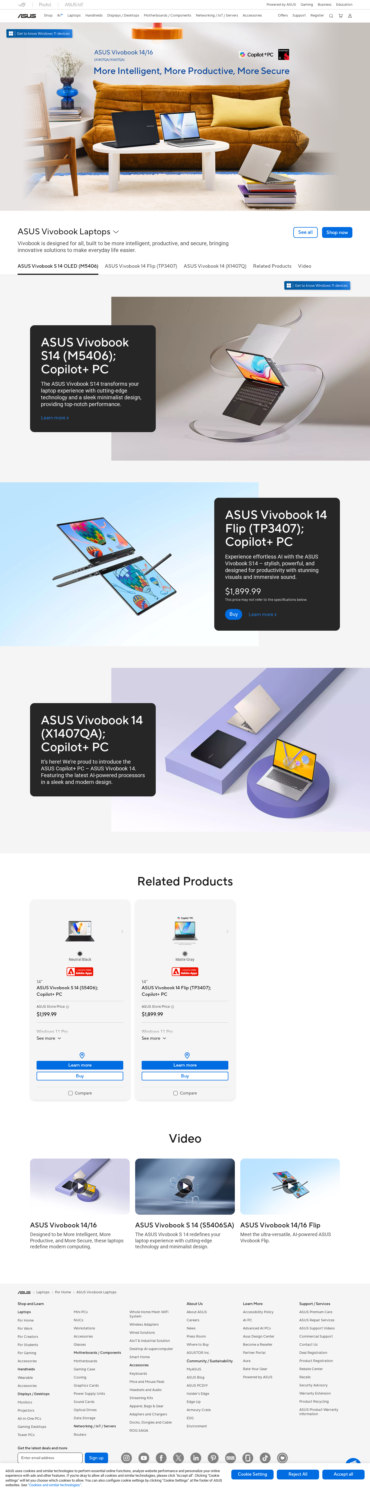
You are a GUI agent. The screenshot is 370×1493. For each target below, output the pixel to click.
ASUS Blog (196, 1377)
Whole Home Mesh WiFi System (148, 1314)
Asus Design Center (258, 1336)
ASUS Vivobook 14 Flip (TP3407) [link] (141, 266)
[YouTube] (143, 1458)
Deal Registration (313, 1353)
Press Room (196, 1336)
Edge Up (194, 1402)
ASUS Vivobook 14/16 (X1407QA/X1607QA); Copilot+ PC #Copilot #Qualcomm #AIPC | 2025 (79, 1225)
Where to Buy (198, 1344)
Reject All (297, 1474)
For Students (28, 1345)
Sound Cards (84, 1402)
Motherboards (85, 1361)
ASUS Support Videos (317, 1328)
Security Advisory (313, 1385)
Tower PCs (26, 1435)
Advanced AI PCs (257, 1328)
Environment (197, 1426)
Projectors (26, 1410)
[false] (337, 232)
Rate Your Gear (255, 1369)
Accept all (343, 1474)
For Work (25, 1328)
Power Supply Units (89, 1394)
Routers (80, 1435)
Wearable (25, 1378)
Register (317, 15)
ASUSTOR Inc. (198, 1353)
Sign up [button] (96, 1458)
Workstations (84, 1328)
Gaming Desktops (32, 1427)
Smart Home (139, 1357)
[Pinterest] (213, 1458)
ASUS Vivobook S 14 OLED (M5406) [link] (58, 266)
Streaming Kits (141, 1398)
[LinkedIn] (195, 1458)
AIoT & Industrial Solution (149, 1341)
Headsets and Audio (145, 1390)
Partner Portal (254, 1353)
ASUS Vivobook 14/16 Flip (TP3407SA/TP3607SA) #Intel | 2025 (289, 1225)
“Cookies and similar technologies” (54, 1485)
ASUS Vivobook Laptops (96, 1292)
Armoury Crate (199, 1410)
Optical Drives (85, 1410)
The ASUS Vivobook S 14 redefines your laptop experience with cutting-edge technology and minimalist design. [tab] (177, 1240)
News (191, 1328)
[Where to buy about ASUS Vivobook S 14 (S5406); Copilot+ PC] (79, 1055)
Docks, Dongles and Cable (150, 1422)
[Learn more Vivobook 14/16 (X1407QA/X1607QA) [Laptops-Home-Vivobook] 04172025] (185, 209)
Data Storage (84, 1418)
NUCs (78, 1320)
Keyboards (138, 1373)
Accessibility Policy (258, 1312)
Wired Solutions (142, 1333)
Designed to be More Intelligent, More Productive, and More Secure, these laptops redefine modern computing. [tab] (77, 1240)
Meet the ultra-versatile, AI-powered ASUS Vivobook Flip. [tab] (285, 1237)
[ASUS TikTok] (265, 1458)
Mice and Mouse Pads (146, 1382)
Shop (48, 15)
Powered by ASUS (281, 4)
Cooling (80, 1377)
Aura (247, 1361)
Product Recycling (314, 1401)
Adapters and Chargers (148, 1414)
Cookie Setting (252, 1474)
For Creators (28, 1337)
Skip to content (21, 16)
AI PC (247, 1320)
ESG (190, 1418)
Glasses (80, 1344)
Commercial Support (316, 1336)
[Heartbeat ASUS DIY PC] (282, 1458)
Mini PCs (81, 1312)
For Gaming (27, 1353)
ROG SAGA (138, 1430)
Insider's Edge (198, 1394)
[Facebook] (161, 1458)
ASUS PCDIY (197, 1385)
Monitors (25, 1402)
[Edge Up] (230, 1458)
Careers (193, 1320)
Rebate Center (311, 1369)
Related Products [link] (272, 266)
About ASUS (197, 1312)
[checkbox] (80, 1093)
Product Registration (316, 1361)
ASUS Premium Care (315, 1312)
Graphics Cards (86, 1385)
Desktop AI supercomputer (151, 1349)
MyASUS (194, 1369)
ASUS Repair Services (317, 1320)
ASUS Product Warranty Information (318, 1412)
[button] (307, 4)
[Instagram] (126, 1458)
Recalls (305, 1377)
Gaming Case (84, 1369)
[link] (27, 16)
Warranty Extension (315, 1393)
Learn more (80, 1065)
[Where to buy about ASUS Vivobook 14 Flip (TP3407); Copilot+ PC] (185, 1055)
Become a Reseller (257, 1344)
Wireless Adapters (144, 1324)
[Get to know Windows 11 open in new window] (317, 286)
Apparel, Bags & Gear (146, 1406)
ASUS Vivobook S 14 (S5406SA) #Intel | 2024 (184, 1225)
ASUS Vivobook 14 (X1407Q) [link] (215, 266)
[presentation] (82, 1055)
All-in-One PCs (29, 1419)
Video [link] (304, 266)
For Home (26, 1320)
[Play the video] (80, 1186)
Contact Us (308, 1344)
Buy (80, 1076)
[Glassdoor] (247, 1458)
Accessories (27, 1361)
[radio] (80, 953)
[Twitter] (178, 1458)
